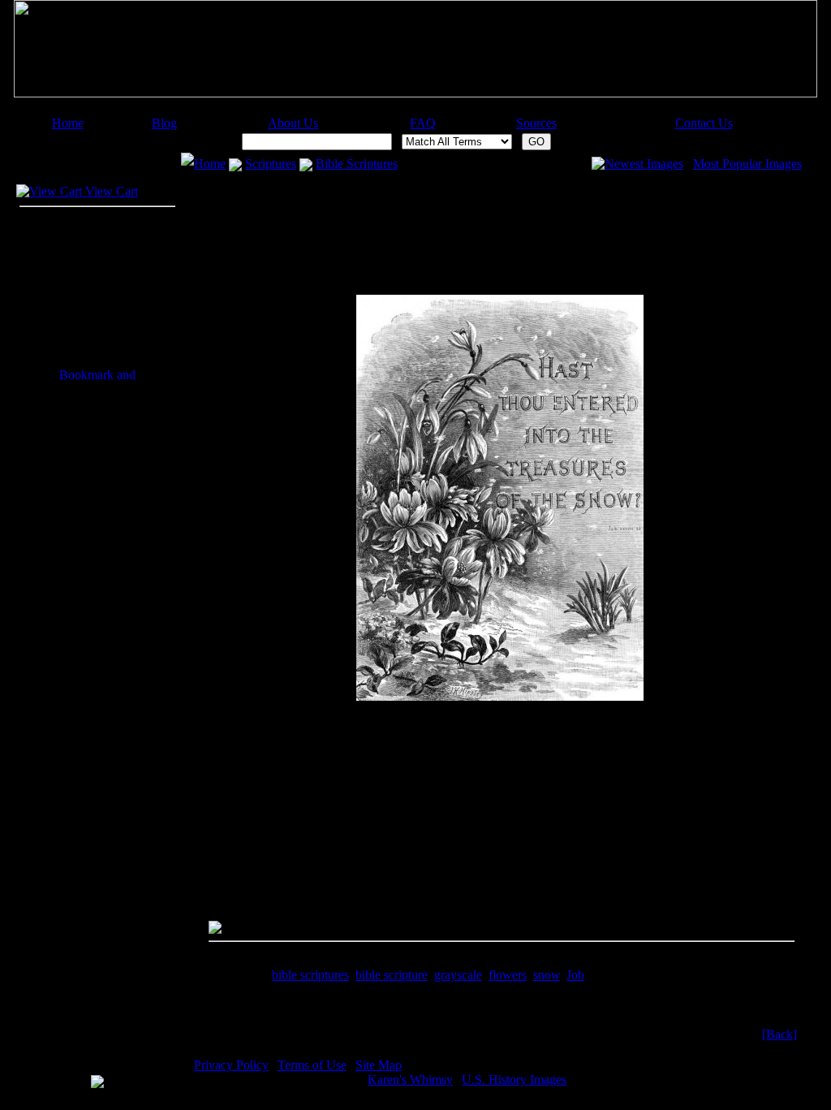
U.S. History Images (514, 1079)
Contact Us (704, 123)
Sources (536, 123)
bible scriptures (310, 975)
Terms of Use (312, 1065)
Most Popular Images (747, 164)
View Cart (110, 191)
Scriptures (270, 164)
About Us (293, 123)
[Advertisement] (408, 110)
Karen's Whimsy (410, 1079)
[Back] (779, 1034)
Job (575, 975)
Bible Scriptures (357, 164)
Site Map (378, 1065)
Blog (164, 123)
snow (546, 975)
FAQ (423, 123)
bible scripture (391, 975)
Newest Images (644, 164)
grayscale (458, 975)
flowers (508, 975)
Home (68, 123)
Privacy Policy (231, 1065)
